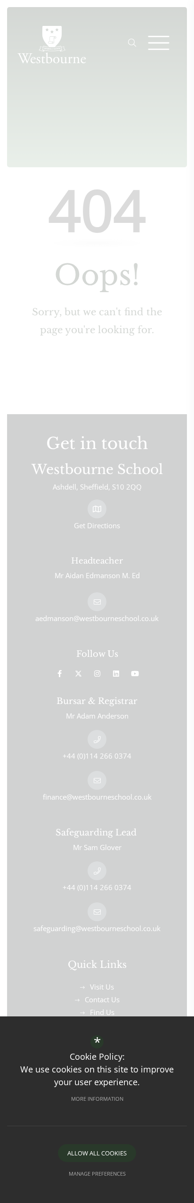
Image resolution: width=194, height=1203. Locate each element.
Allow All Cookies (97, 1153)
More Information (97, 1098)
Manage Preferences (97, 1173)
